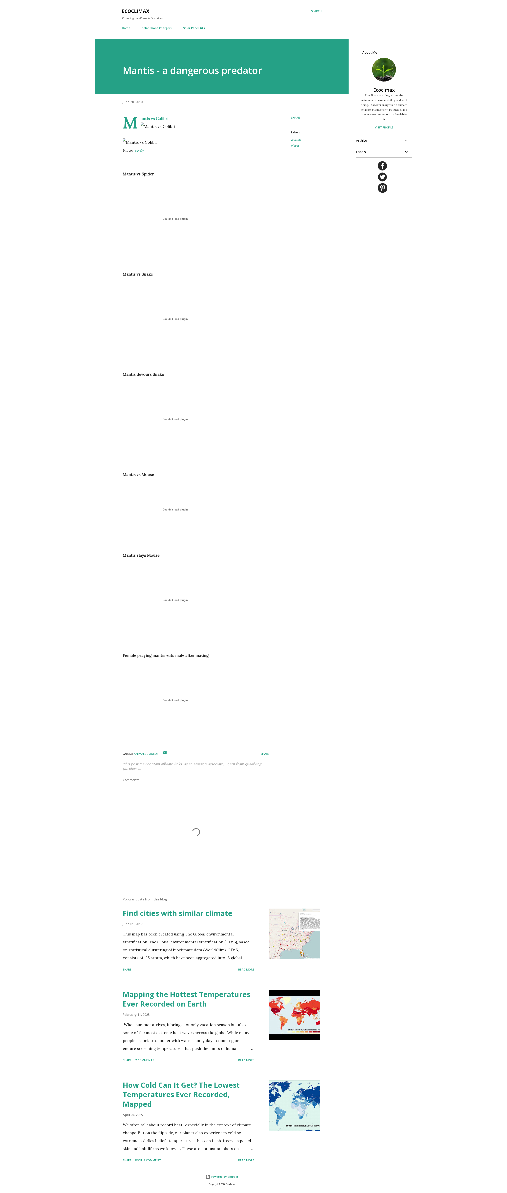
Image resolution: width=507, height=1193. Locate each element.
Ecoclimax (135, 11)
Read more (246, 969)
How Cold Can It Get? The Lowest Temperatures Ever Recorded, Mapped (181, 1094)
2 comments (144, 1060)
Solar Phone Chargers (157, 28)
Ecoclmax (384, 90)
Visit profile (384, 127)
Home (126, 28)
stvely (139, 150)
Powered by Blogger (224, 1177)
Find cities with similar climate (177, 913)
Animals (296, 140)
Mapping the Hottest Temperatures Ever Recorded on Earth (186, 999)
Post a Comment (148, 1160)
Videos (295, 145)
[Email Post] (164, 754)
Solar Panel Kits (194, 28)
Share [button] (295, 117)
